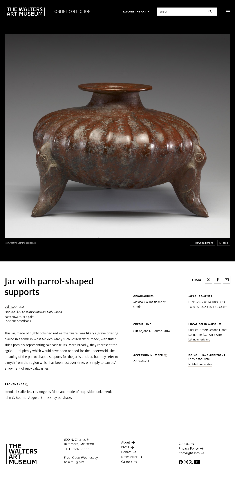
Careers (127, 461)
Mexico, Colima (143, 302)
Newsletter (129, 457)
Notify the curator (200, 364)
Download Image (204, 242)
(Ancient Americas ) (18, 321)
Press (125, 447)
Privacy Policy (189, 448)
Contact (185, 443)
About (126, 442)
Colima (9, 307)
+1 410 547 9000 (76, 449)
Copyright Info (189, 453)
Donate (127, 452)
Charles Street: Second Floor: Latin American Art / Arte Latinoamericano (207, 334)
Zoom (226, 242)
